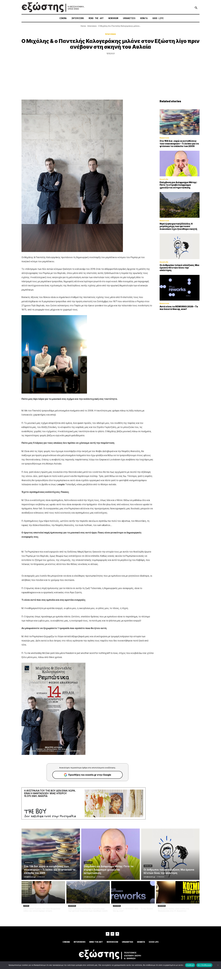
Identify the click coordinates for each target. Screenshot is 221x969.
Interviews (92, 26)
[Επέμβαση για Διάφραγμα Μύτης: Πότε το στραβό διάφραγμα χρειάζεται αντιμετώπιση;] (180, 163)
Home (83, 26)
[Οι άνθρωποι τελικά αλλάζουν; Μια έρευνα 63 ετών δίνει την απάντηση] (180, 246)
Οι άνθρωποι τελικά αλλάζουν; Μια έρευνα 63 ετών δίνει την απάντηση (179, 268)
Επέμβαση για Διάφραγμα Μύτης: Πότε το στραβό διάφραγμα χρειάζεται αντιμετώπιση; (178, 185)
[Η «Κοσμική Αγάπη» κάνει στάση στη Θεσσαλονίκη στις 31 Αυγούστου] (178, 892)
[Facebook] (107, 934)
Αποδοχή (190, 965)
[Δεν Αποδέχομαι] (218, 965)
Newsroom (164, 138)
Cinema (26, 905)
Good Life (164, 179)
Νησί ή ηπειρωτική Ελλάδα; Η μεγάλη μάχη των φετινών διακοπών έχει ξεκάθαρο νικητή (178, 226)
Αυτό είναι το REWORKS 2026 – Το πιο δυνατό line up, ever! (179, 307)
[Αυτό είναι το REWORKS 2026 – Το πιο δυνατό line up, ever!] (180, 288)
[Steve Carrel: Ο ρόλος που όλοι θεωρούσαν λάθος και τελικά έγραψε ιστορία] (43, 892)
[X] (117, 934)
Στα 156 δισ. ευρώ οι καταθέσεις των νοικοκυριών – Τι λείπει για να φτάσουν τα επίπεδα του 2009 (179, 144)
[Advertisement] (110, 80)
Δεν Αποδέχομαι (204, 965)
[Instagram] (112, 934)
